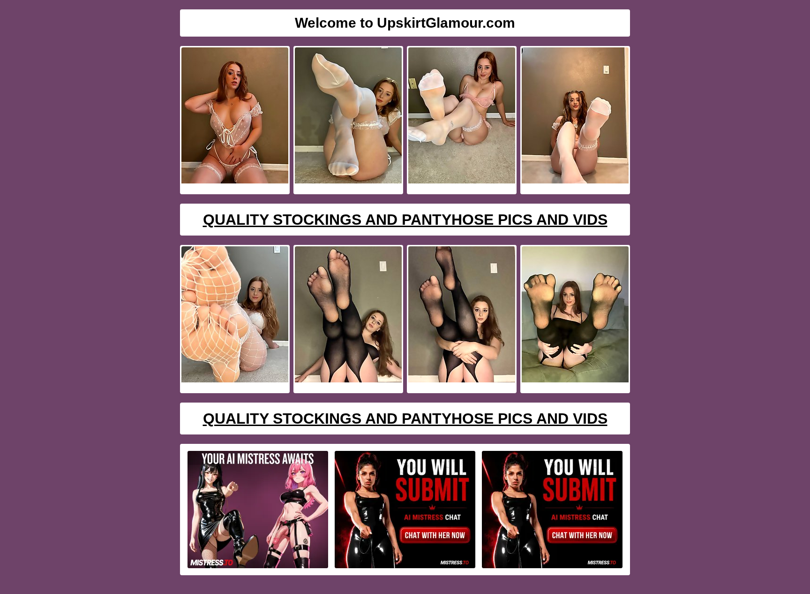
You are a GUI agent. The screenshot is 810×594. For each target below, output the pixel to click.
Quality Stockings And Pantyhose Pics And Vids (405, 219)
